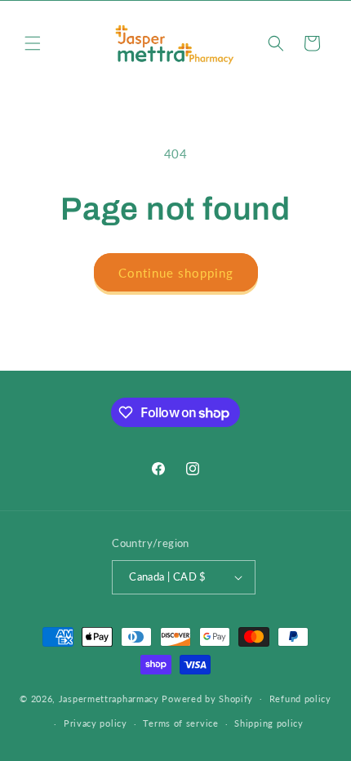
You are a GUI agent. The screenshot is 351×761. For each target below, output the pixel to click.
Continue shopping (175, 272)
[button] (33, 43)
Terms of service (180, 723)
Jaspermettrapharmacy (109, 697)
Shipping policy (269, 723)
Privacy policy (95, 723)
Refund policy (300, 698)
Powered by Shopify (207, 697)
